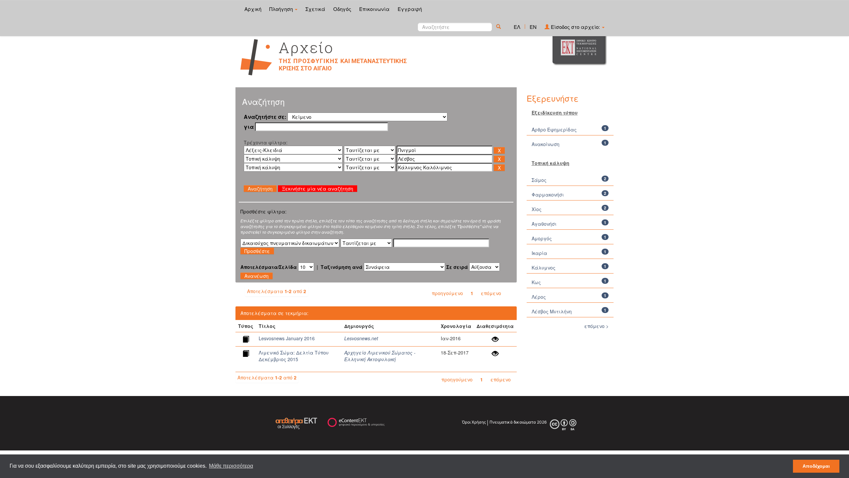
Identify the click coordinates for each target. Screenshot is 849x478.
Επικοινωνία (374, 8)
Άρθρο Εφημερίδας (554, 129)
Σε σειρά (457, 267)
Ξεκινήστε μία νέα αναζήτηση (317, 188)
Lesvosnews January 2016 (287, 338)
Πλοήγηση (281, 8)
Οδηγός (342, 8)
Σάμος (539, 180)
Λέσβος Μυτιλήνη (552, 311)
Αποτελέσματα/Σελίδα (268, 267)
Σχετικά (315, 8)
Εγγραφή (410, 8)
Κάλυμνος (543, 267)
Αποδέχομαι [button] (816, 466)
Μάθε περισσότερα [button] (231, 466)
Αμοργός (542, 238)
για (249, 126)
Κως (536, 282)
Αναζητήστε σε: (265, 116)
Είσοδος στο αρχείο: (575, 26)
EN (533, 26)
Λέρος (539, 296)
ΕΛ (517, 26)
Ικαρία (539, 253)
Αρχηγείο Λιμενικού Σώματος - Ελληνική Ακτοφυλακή (380, 355)
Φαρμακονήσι (548, 194)
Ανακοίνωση (545, 144)
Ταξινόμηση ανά (341, 267)
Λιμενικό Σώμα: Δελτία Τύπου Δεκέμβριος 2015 (294, 355)
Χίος (537, 209)
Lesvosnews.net (361, 338)
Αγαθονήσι (544, 223)
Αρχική (252, 8)
